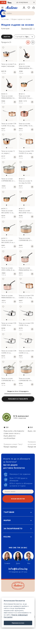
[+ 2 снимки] (9, 141)
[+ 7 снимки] (27, 340)
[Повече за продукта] (27, 83)
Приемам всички (18, 623)
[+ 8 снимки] (9, 168)
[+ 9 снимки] (27, 368)
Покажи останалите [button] (18, 399)
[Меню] (2, 8)
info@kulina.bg (18, 568)
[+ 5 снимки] (9, 340)
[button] (18, 37)
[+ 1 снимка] (9, 54)
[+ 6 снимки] (9, 257)
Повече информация (19, 615)
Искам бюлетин (18, 499)
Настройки (8, 617)
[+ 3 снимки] (9, 113)
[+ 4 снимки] (27, 113)
